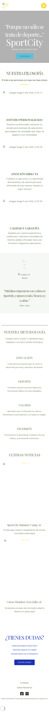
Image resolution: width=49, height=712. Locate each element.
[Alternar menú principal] (43, 5)
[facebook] (22, 693)
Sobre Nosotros (24, 687)
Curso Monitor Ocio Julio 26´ (24, 602)
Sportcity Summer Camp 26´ (24, 525)
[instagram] (27, 693)
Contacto (24, 682)
